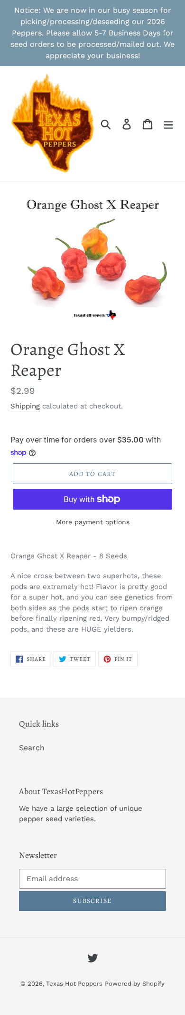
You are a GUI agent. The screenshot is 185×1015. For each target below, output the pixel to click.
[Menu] (168, 124)
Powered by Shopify (135, 983)
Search (32, 747)
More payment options (93, 522)
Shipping (25, 406)
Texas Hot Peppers (74, 983)
